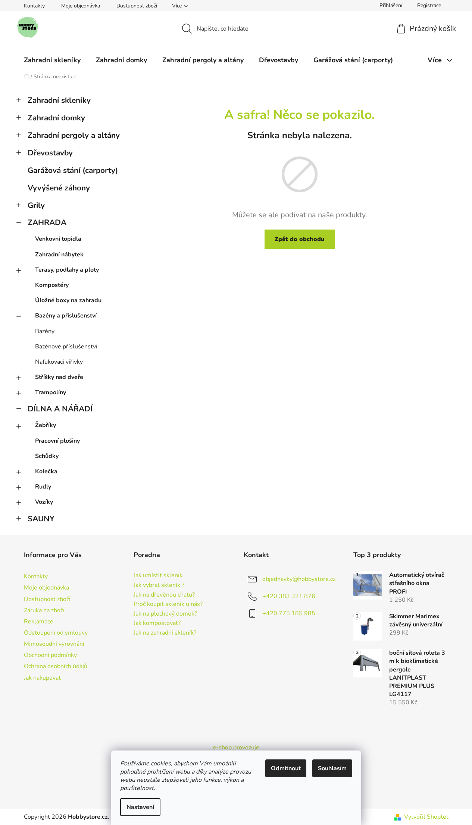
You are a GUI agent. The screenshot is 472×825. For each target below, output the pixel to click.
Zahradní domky (56, 118)
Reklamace (38, 621)
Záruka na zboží (44, 610)
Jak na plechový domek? (165, 614)
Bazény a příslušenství (66, 316)
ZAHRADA (47, 222)
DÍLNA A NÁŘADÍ (60, 409)
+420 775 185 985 (288, 613)
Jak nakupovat (42, 678)
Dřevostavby (50, 153)
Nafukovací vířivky (59, 362)
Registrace (429, 5)
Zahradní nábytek (59, 254)
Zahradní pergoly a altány (74, 135)
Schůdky (47, 456)
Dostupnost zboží (136, 5)
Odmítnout (286, 768)
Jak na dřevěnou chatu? (164, 595)
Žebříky (45, 425)
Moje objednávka (80, 5)
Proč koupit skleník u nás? (168, 604)
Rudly (43, 487)
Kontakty (34, 5)
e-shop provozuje (236, 747)
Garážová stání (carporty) (73, 170)
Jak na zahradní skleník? (165, 633)
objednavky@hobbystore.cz (298, 579)
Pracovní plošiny (57, 441)
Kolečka (46, 471)
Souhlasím (332, 768)
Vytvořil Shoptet (426, 817)
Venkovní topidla (58, 239)
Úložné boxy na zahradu (68, 300)
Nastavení (140, 807)
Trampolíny (50, 392)
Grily (36, 205)
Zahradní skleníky (59, 100)
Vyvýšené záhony (59, 188)
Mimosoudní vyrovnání (54, 644)
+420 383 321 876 (288, 596)
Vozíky (44, 502)
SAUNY (41, 518)
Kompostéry (52, 285)
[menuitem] (52, 60)
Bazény (44, 331)
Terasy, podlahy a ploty (67, 270)
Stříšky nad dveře (59, 377)
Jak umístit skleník (158, 575)
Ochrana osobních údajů (55, 666)
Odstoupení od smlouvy (56, 633)
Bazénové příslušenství (66, 346)
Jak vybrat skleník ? (159, 585)
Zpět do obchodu (300, 239)
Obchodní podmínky (50, 655)
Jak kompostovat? (157, 623)
